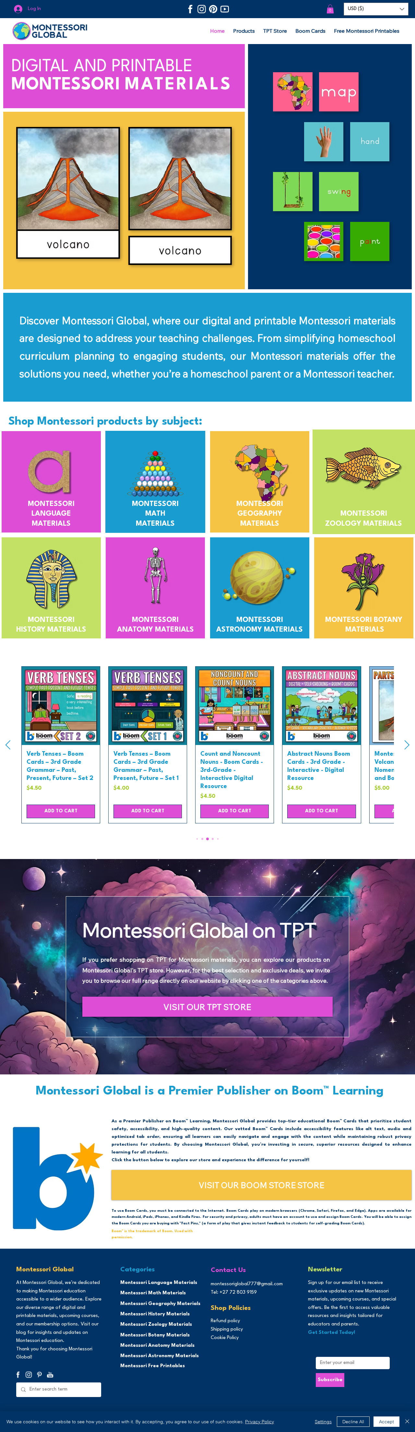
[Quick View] (61, 706)
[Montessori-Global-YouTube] (225, 9)
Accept (386, 1422)
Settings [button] (323, 1422)
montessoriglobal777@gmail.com (247, 1284)
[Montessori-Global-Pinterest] (213, 9)
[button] (330, 9)
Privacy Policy (259, 1422)
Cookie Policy (225, 1337)
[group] (207, 744)
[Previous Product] (8, 745)
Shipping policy (227, 1329)
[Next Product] (407, 745)
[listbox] (376, 9)
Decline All (353, 1422)
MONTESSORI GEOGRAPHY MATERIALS (259, 514)
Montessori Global (45, 1269)
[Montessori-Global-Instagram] (202, 9)
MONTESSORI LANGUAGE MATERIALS (51, 514)
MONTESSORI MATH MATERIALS (155, 514)
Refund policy (225, 1321)
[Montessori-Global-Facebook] (190, 9)
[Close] (407, 1421)
